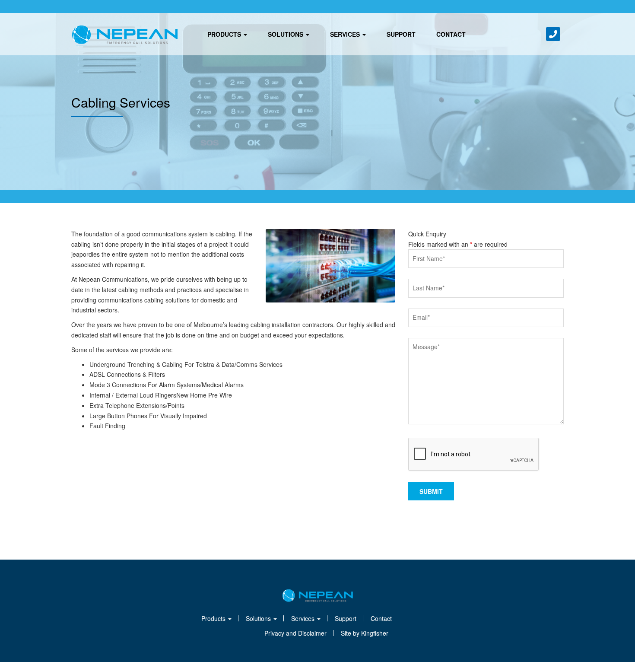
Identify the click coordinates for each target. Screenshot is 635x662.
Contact (451, 34)
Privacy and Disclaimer (295, 633)
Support (401, 34)
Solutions (286, 34)
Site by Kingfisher (364, 633)
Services (346, 34)
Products (225, 34)
